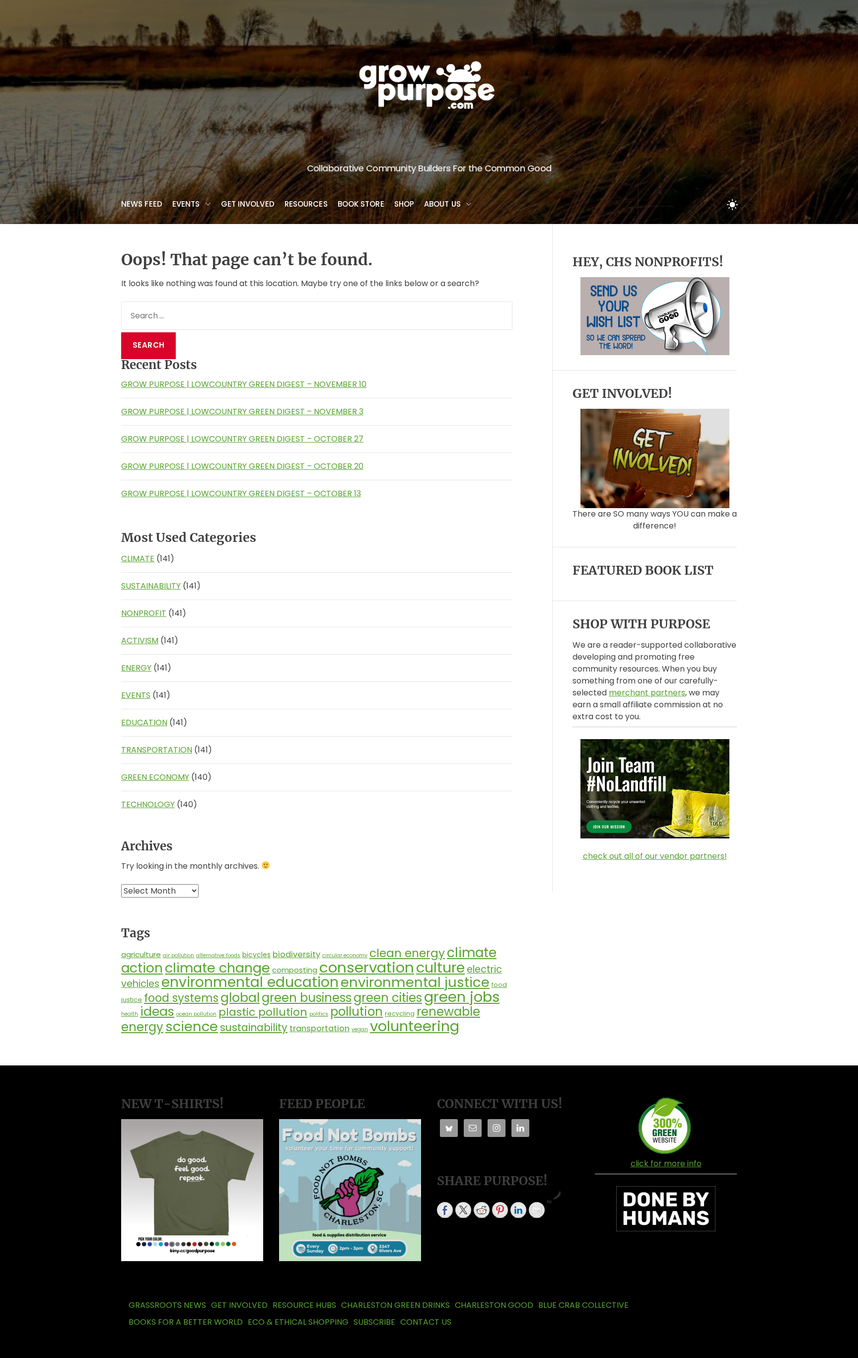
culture (440, 968)
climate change (217, 968)
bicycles (256, 955)
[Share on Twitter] (463, 1210)
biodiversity (296, 954)
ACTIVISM (139, 640)
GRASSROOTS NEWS (167, 1305)
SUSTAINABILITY (151, 586)
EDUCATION (144, 722)
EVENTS (186, 204)
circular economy (344, 955)
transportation (319, 1028)
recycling (400, 1013)
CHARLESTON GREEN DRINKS (395, 1305)
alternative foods (218, 955)
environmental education (250, 982)
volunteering (414, 1026)
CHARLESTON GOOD (494, 1305)
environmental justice (415, 982)
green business (307, 997)
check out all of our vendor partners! (655, 856)
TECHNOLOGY (148, 804)
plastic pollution (262, 1012)
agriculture (141, 954)
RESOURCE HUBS (304, 1305)
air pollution (178, 955)
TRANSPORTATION (156, 749)
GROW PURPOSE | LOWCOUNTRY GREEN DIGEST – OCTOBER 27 (242, 439)
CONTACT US (425, 1322)
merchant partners (647, 692)
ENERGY (136, 668)
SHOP (404, 204)
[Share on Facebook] (445, 1210)
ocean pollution (196, 1014)
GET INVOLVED (248, 204)
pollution (356, 1011)
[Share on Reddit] (482, 1210)
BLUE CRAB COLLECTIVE (583, 1305)
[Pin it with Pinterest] (500, 1210)
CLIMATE (137, 558)
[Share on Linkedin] (518, 1210)
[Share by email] (537, 1210)
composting (294, 970)
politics (318, 1014)
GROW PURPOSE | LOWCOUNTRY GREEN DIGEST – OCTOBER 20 (242, 466)
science (191, 1026)
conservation (366, 967)
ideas (157, 1011)
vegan (360, 1029)
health (129, 1014)
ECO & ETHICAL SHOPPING (298, 1322)
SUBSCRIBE (374, 1322)
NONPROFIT (143, 613)
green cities (388, 997)
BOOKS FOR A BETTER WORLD (186, 1322)
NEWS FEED (141, 204)
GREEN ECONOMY (155, 777)
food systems (181, 998)
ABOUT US (442, 204)
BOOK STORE (361, 204)
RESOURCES (306, 204)
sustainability (253, 1027)
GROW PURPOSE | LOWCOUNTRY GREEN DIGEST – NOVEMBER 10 (243, 384)
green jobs (462, 997)
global (240, 997)
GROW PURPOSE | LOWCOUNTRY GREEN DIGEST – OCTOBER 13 (241, 493)
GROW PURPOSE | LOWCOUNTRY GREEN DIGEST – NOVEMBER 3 (242, 411)
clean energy (407, 953)
